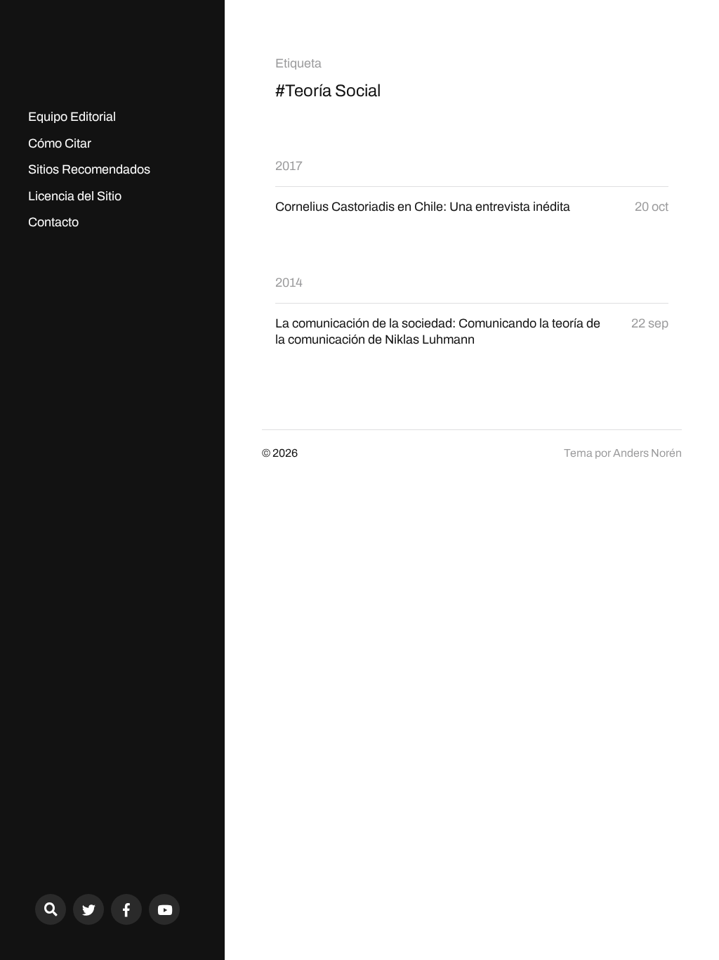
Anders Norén (647, 453)
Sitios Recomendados (89, 169)
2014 (289, 282)
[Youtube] (164, 909)
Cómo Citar (59, 143)
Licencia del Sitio (74, 196)
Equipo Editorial (72, 117)
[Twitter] (88, 909)
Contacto (53, 222)
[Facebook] (126, 909)
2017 (289, 166)
